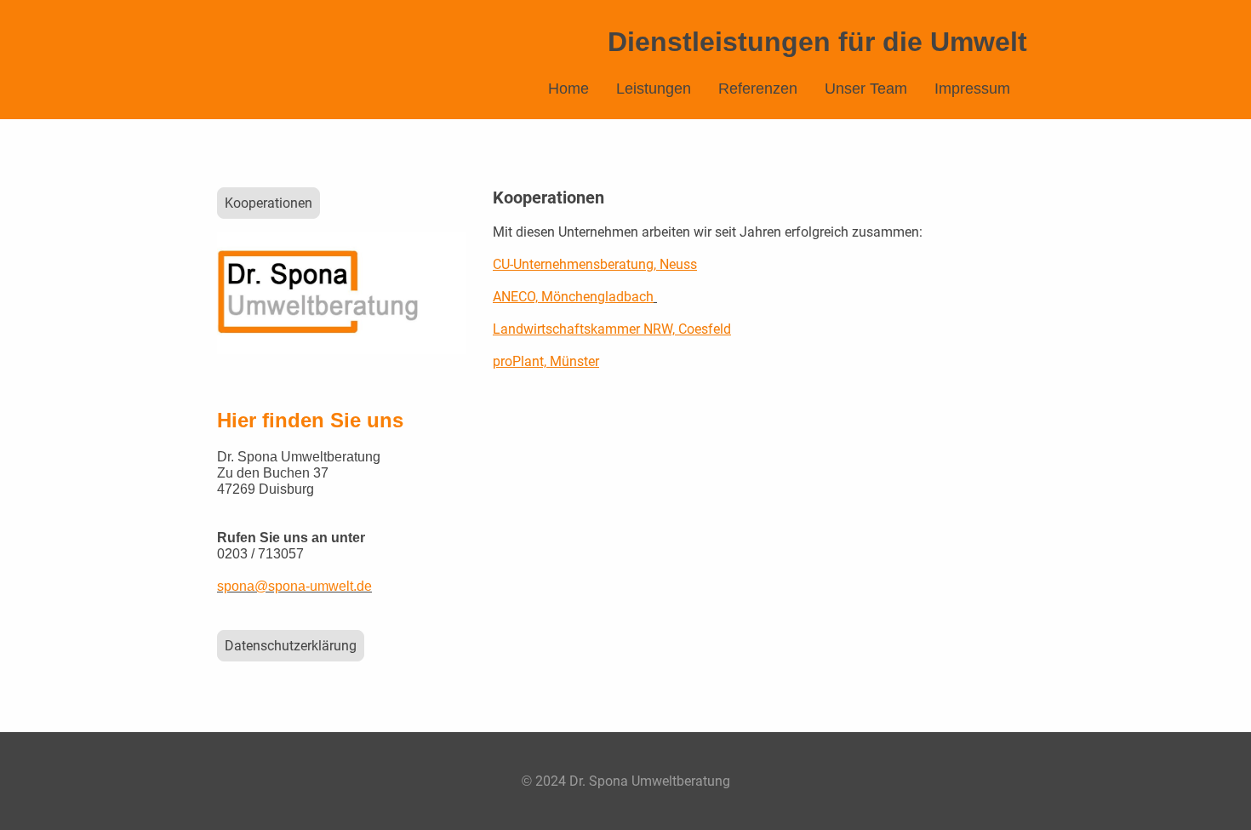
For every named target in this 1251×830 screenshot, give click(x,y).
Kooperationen (268, 203)
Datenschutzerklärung (291, 646)
